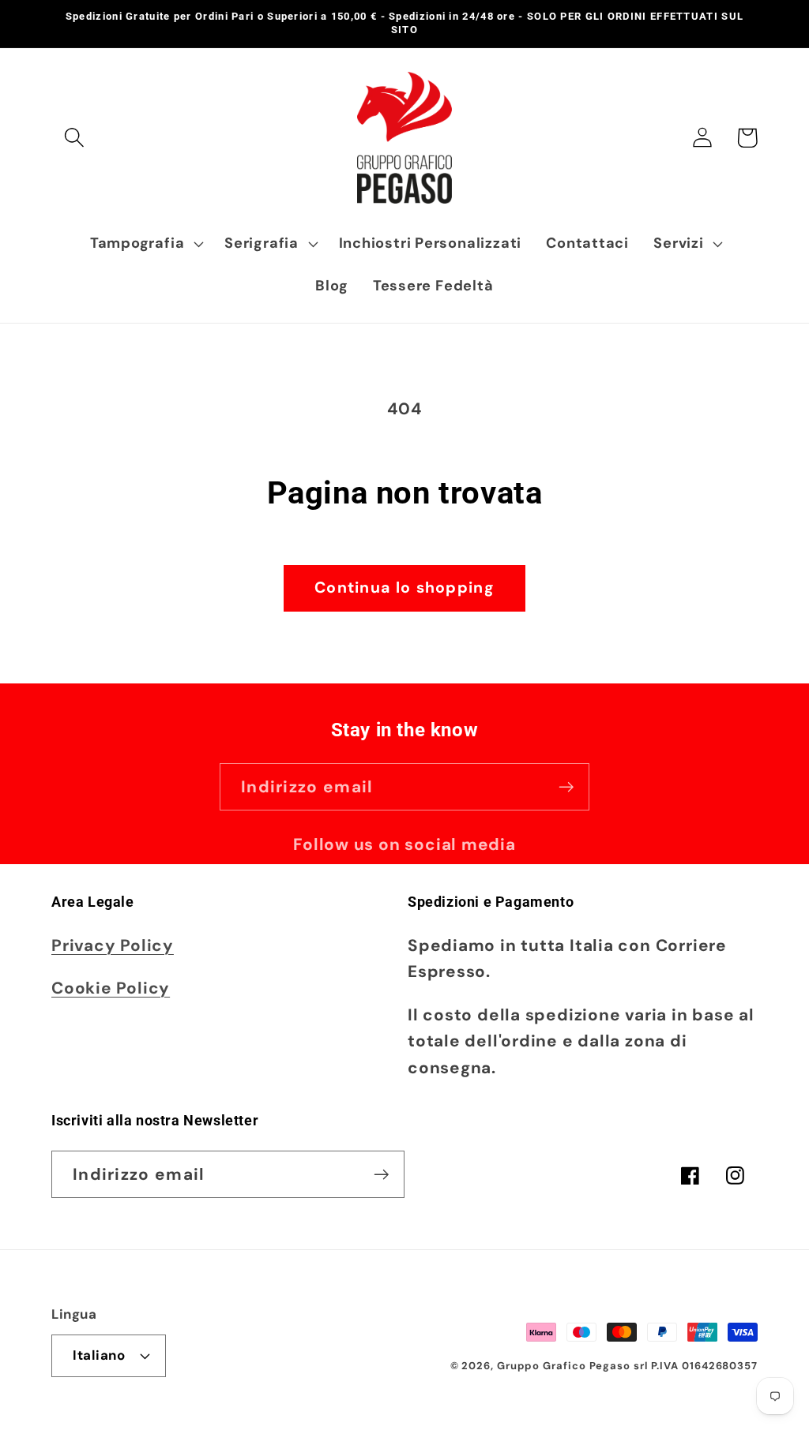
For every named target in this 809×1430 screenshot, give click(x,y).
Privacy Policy (112, 945)
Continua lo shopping (404, 587)
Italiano (99, 1355)
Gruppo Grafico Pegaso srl (572, 1365)
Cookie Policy (110, 987)
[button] (73, 137)
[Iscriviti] (566, 787)
